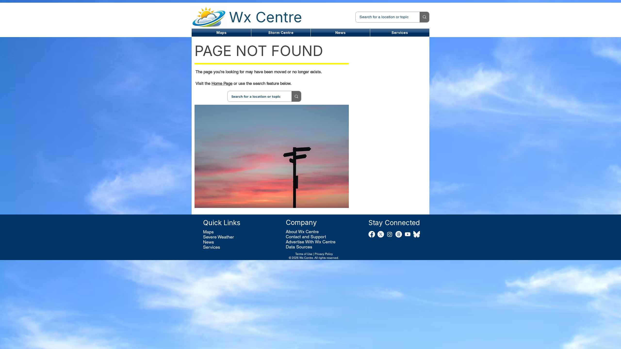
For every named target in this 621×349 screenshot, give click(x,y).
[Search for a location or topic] (424, 17)
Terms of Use (303, 254)
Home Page (222, 83)
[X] (380, 234)
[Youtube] (407, 234)
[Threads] (398, 234)
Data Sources (299, 246)
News (208, 242)
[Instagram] (389, 234)
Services (211, 247)
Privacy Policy (324, 254)
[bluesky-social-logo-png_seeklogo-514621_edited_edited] (416, 234)
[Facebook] (371, 234)
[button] (280, 33)
